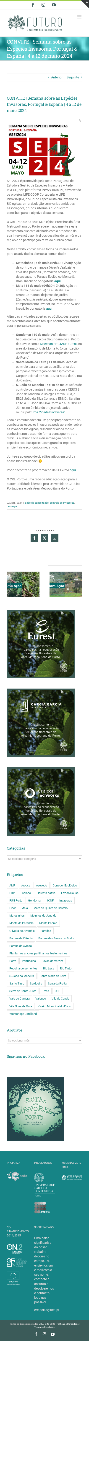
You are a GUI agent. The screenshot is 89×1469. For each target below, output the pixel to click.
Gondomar (35, 900)
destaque (12, 506)
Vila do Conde (60, 998)
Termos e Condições (44, 1327)
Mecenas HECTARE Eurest (58, 344)
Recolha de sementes (23, 968)
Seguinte (73, 77)
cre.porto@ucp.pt (46, 1310)
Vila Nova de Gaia (20, 1006)
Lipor (12, 908)
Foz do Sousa (70, 893)
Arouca (25, 885)
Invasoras (65, 900)
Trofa (45, 991)
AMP (12, 885)
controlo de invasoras (62, 502)
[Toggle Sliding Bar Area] (85, 4)
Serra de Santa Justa (22, 991)
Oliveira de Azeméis (22, 931)
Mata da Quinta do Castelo (51, 908)
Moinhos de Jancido (43, 915)
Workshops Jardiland (23, 1014)
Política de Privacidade (68, 1324)
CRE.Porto (44, 1324)
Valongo (40, 998)
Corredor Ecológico (65, 885)
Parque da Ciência (21, 938)
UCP (57, 991)
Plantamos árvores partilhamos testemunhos (38, 953)
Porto (12, 961)
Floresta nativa (46, 893)
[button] (10, 584)
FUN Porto (15, 900)
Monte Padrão (48, 923)
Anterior (57, 77)
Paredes (45, 931)
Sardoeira (36, 983)
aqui (57, 281)
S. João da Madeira (21, 976)
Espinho (26, 893)
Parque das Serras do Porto (55, 938)
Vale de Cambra (19, 998)
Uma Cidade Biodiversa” (48, 412)
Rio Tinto (65, 968)
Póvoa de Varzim (52, 961)
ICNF (50, 900)
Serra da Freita (57, 983)
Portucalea (29, 961)
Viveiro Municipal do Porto (54, 1006)
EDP (12, 893)
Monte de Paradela (21, 923)
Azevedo (41, 885)
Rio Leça (48, 968)
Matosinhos (17, 915)
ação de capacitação (37, 502)
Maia (24, 908)
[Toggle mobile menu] (79, 16)
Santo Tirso (16, 983)
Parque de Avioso (20, 946)
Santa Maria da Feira (53, 976)
